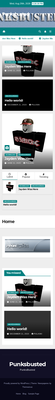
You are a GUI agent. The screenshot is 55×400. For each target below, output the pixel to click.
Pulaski (30, 71)
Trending (43, 177)
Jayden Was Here (18, 66)
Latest (10, 177)
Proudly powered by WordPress (16, 383)
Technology (11, 62)
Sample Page (33, 394)
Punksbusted (15, 14)
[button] (40, 31)
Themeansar (27, 387)
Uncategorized (24, 62)
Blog (24, 394)
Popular (26, 177)
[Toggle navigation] (50, 31)
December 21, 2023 (17, 105)
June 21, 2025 (14, 71)
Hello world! (14, 100)
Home (18, 394)
